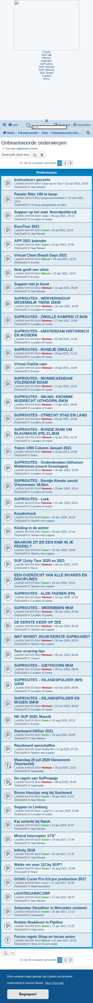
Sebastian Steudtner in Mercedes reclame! (50, 908)
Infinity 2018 (24, 850)
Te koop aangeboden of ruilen (48, 204)
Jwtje (45, 215)
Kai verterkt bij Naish (32, 821)
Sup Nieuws (38, 187)
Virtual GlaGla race (30, 364)
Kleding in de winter (31, 528)
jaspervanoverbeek (53, 197)
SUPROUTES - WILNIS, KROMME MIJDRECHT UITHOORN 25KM (43, 399)
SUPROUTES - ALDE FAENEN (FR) (44, 593)
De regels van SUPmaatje (36, 778)
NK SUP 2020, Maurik (32, 717)
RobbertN (47, 749)
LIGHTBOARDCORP (32, 893)
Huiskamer (37, 915)
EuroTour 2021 (26, 226)
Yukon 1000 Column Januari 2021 (42, 448)
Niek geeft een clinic (31, 270)
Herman (47, 287)
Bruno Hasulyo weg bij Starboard (43, 793)
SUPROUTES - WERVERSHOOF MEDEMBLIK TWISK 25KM (42, 300)
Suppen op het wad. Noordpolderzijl (45, 212)
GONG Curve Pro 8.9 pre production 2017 (50, 879)
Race (34, 455)
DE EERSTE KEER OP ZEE (37, 622)
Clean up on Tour (52, 183)
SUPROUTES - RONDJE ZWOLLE (43, 350)
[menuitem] (88, 133)
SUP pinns (46, 63)
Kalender (46, 60)
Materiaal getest (40, 886)
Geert (45, 230)
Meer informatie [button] (54, 982)
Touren (35, 658)
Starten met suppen (43, 520)
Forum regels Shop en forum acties (44, 937)
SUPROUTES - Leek (31, 499)
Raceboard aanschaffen (34, 745)
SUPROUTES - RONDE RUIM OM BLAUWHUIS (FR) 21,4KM (43, 432)
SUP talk (46, 54)
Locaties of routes (42, 219)
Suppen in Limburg (30, 807)
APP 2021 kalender (30, 241)
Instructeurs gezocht (32, 180)
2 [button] (65, 163)
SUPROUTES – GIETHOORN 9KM (43, 666)
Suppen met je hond (31, 284)
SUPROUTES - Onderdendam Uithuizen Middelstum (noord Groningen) (48, 464)
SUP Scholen (47, 66)
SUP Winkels (46, 69)
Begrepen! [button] (28, 994)
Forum (47, 51)
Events (35, 262)
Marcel (46, 259)
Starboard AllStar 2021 (33, 731)
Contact (46, 75)
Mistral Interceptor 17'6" (35, 836)
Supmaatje (37, 771)
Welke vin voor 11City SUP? (38, 865)
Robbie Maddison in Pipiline (38, 922)
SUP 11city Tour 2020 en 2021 (39, 561)
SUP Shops (47, 72)
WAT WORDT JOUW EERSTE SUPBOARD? (52, 637)
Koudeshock (25, 514)
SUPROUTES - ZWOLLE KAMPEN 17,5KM (51, 317)
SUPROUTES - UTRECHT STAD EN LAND (50, 415)
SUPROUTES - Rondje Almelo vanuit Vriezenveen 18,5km (46, 483)
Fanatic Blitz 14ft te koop (35, 194)
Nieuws (46, 57)
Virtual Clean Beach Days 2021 (40, 255)
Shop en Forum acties (44, 943)
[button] (46, 78)
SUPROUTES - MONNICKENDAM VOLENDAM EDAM (43, 380)
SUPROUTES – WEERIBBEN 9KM (43, 608)
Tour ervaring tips (29, 651)
